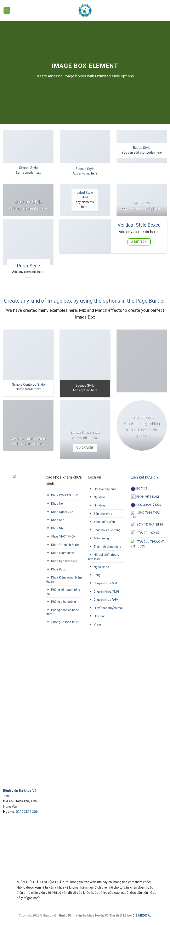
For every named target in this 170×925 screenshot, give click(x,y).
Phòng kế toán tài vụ (65, 622)
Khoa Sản (57, 520)
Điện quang (101, 538)
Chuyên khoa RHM (105, 599)
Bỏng (97, 575)
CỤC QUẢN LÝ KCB (148, 505)
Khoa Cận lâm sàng (63, 561)
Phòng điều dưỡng (63, 602)
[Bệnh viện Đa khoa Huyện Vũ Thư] (85, 10)
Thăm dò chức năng (107, 547)
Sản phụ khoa (102, 514)
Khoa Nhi (56, 528)
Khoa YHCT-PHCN (63, 536)
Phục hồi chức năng (106, 530)
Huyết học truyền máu (108, 608)
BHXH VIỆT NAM (147, 497)
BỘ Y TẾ (141, 488)
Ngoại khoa (101, 567)
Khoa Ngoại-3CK (61, 512)
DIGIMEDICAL (141, 915)
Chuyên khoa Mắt (105, 583)
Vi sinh (97, 624)
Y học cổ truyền (104, 522)
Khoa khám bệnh (62, 553)
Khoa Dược (58, 569)
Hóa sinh (99, 616)
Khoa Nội (56, 503)
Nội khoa (99, 497)
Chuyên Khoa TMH (106, 591)
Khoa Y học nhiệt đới (64, 545)
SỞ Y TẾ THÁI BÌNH (149, 524)
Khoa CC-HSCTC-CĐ (62, 495)
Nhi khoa (99, 505)
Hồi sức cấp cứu (104, 489)
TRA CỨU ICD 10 (147, 533)
